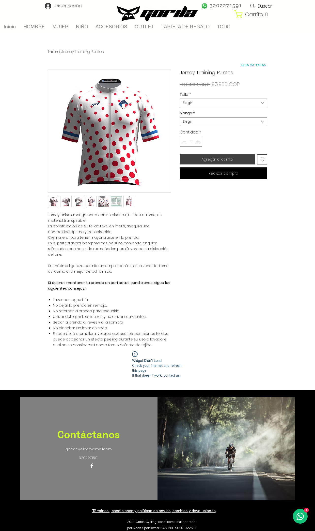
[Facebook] (92, 466)
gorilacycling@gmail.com (88, 449)
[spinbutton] (191, 141)
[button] (255, 14)
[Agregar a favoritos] (262, 159)
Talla (185, 94)
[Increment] (198, 141)
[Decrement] (183, 141)
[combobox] (223, 103)
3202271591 (226, 5)
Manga (187, 113)
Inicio (53, 52)
